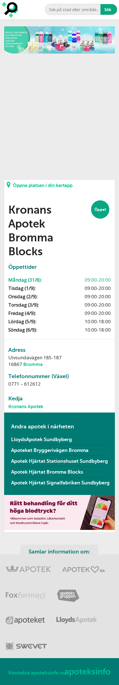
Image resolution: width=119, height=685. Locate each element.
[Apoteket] (25, 617)
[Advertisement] (59, 113)
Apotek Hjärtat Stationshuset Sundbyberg (59, 461)
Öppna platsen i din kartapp (43, 185)
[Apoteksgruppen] (68, 592)
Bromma (33, 364)
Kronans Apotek (25, 406)
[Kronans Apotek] (28, 567)
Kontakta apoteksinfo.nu (37, 673)
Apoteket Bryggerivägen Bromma (50, 450)
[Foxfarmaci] (25, 592)
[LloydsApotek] (76, 617)
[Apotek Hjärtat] (83, 567)
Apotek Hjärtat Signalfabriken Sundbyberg (60, 483)
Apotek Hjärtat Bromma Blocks (47, 472)
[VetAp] (26, 642)
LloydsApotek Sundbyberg (41, 439)
